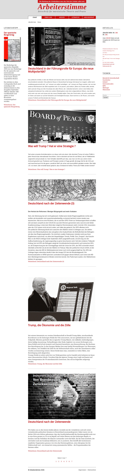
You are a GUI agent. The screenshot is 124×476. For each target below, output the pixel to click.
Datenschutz (92, 470)
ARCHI (108, 38)
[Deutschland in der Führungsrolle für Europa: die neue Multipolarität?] (62, 65)
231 (106, 35)
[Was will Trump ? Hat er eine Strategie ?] (62, 143)
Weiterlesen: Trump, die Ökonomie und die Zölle (45, 364)
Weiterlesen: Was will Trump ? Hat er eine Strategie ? (46, 169)
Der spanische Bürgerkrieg (10, 34)
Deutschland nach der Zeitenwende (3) (51, 203)
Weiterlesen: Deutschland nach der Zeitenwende (45, 451)
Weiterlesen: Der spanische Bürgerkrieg (12, 106)
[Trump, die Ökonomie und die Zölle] (62, 322)
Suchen (105, 97)
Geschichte (106, 80)
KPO (104, 86)
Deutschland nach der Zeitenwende (49, 421)
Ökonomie (106, 90)
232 (116, 33)
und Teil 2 (105, 52)
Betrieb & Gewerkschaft (111, 78)
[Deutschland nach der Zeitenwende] (62, 419)
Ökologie (106, 88)
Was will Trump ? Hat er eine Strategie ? (52, 146)
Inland (105, 82)
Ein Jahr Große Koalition (108, 62)
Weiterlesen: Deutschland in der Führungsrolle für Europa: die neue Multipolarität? (57, 100)
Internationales (108, 84)
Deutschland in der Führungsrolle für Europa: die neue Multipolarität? (60, 70)
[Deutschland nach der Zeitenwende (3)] (62, 200)
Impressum (82, 470)
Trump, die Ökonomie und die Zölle (49, 325)
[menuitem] (34, 17)
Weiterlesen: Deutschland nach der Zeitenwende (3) (46, 261)
